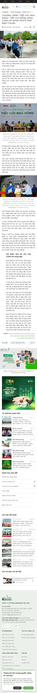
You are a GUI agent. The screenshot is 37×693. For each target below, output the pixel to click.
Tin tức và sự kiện (15, 12)
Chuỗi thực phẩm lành (9, 477)
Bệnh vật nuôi (7, 505)
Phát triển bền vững (18, 342)
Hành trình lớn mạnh (29, 12)
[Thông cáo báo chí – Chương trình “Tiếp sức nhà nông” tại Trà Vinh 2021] (6, 420)
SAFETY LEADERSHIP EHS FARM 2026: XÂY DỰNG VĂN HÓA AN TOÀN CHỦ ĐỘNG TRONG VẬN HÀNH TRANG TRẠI (22, 543)
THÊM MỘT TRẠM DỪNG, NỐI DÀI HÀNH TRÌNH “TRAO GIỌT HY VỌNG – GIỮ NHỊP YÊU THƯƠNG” (23, 523)
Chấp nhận (28, 688)
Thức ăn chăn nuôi (8, 481)
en (19, 6)
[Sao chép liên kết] (30, 27)
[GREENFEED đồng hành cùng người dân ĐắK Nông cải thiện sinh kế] (6, 453)
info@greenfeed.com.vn (13, 614)
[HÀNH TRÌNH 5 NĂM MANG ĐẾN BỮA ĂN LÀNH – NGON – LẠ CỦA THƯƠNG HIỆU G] (6, 465)
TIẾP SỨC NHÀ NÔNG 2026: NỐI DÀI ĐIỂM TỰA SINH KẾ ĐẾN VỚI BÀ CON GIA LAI (22, 533)
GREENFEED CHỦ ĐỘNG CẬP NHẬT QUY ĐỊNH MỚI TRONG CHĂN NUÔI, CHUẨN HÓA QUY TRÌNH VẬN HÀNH (23, 564)
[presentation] (4, 581)
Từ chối (17, 688)
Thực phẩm (6, 491)
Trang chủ (5, 12)
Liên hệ (25, 6)
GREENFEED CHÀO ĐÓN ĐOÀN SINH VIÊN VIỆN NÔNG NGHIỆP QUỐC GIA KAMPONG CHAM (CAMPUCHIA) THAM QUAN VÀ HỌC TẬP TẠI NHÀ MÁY (24, 554)
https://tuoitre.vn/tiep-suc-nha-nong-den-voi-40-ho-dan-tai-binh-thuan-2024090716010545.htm (22, 335)
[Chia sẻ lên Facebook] (33, 27)
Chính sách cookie (8, 683)
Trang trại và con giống (10, 486)
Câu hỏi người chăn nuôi (10, 500)
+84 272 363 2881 (16, 612)
